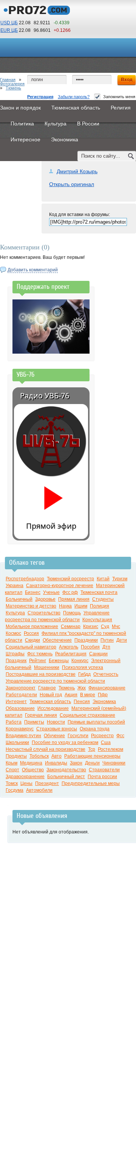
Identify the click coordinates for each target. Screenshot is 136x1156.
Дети (121, 640)
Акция (71, 694)
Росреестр (102, 735)
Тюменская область (50, 701)
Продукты (16, 756)
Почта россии (102, 776)
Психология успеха (82, 667)
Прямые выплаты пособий (96, 722)
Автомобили (39, 790)
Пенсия (82, 701)
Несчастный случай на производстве (45, 749)
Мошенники (46, 667)
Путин (107, 640)
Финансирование (106, 688)
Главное (47, 688)
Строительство (44, 613)
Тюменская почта (98, 592)
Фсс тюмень (40, 653)
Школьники (17, 742)
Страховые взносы (56, 729)
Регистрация (40, 96)
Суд (105, 626)
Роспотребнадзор (25, 578)
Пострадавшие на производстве (41, 674)
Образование (20, 708)
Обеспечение (57, 640)
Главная (7, 79)
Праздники (86, 640)
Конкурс (79, 660)
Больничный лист (66, 776)
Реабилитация (71, 653)
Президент (47, 783)
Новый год (51, 694)
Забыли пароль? (74, 96)
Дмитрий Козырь (77, 171)
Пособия (90, 647)
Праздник (16, 660)
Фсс (120, 735)
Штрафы (15, 653)
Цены (26, 783)
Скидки (32, 640)
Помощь (72, 613)
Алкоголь (68, 647)
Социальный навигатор (31, 647)
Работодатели (21, 694)
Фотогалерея (12, 83)
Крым (11, 763)
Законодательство (66, 769)
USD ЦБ (9, 22)
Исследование (53, 708)
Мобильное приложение (32, 626)
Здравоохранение (25, 776)
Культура (15, 613)
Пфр (103, 694)
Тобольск (39, 756)
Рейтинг (37, 660)
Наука (65, 606)
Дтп (106, 647)
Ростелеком (110, 749)
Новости (56, 722)
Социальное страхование (87, 715)
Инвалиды (56, 763)
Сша (106, 742)
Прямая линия (74, 599)
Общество (33, 769)
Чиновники (113, 763)
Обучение (54, 735)
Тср (91, 749)
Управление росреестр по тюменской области (55, 681)
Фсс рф (70, 592)
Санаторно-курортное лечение (59, 585)
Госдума (14, 790)
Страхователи (104, 769)
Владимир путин (23, 735)
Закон (76, 763)
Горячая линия (41, 715)
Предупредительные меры (91, 783)
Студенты (103, 599)
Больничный (19, 599)
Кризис (90, 626)
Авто (56, 756)
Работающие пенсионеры (92, 756)
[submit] (131, 156)
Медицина (31, 763)
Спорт (12, 769)
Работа (14, 722)
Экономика (104, 701)
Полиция (99, 606)
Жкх (81, 688)
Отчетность (105, 674)
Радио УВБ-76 (44, 395)
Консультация (97, 619)
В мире (87, 694)
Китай (103, 578)
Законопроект (21, 688)
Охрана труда (95, 729)
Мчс (116, 626)
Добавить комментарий (33, 270)
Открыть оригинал (71, 184)
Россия (31, 633)
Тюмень (13, 88)
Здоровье (45, 599)
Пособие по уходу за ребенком (65, 742)
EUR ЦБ (9, 30)
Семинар (70, 626)
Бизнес (32, 592)
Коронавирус (20, 729)
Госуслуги (78, 735)
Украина (14, 585)
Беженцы (59, 660)
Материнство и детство (31, 606)
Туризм (119, 578)
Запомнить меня (119, 96)
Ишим (80, 606)
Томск (12, 783)
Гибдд (84, 674)
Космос (13, 633)
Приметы (34, 722)
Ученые (51, 592)
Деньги (92, 763)
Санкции (98, 653)
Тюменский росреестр (70, 578)
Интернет (16, 701)
